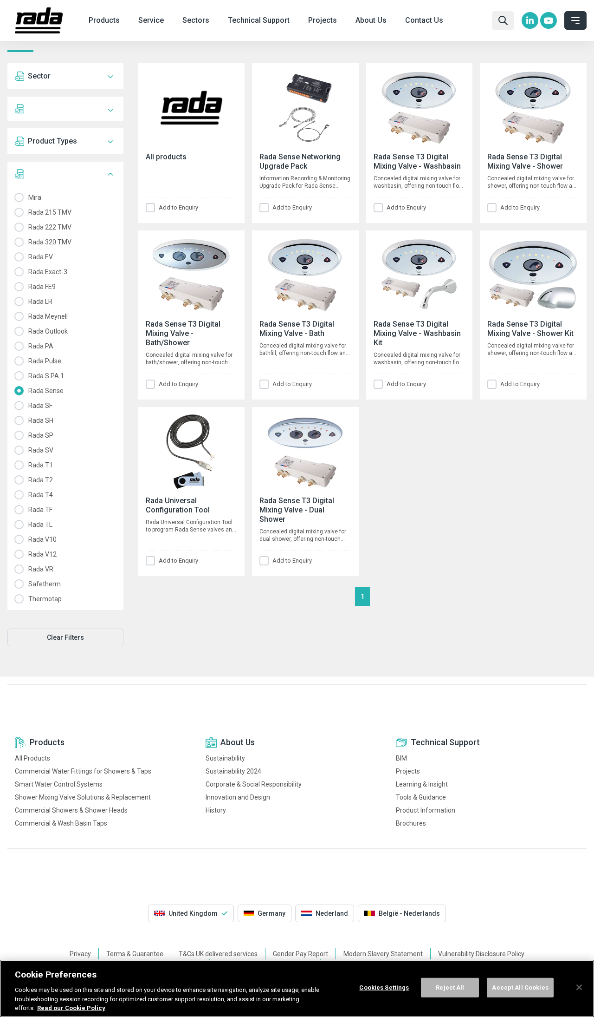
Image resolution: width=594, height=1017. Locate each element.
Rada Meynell (18, 316)
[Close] (579, 987)
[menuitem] (530, 20)
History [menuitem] (216, 810)
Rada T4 (18, 495)
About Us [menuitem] (371, 20)
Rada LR (18, 301)
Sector (39, 76)
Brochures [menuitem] (411, 823)
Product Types (52, 141)
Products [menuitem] (104, 20)
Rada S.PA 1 (18, 376)
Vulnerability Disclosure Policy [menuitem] (481, 954)
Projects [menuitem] (322, 20)
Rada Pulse (18, 361)
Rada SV (18, 450)
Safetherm (18, 584)
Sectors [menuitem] (195, 20)
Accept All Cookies (520, 987)
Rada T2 (18, 480)
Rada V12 (18, 554)
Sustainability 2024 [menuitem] (233, 771)
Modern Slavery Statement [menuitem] (383, 954)
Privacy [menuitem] (80, 954)
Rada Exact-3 (18, 272)
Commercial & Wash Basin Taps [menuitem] (61, 823)
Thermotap (18, 599)
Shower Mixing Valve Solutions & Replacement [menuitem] (83, 797)
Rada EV (18, 257)
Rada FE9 (18, 286)
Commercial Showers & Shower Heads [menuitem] (71, 810)
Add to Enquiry (178, 207)
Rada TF (18, 509)
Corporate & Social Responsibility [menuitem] (254, 784)
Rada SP (18, 435)
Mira (18, 197)
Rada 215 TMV (18, 212)
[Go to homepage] (39, 20)
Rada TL (18, 524)
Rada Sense (18, 390)
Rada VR (18, 569)
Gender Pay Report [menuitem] (300, 954)
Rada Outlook (18, 331)
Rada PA (18, 346)
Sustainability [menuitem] (225, 758)
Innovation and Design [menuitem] (238, 797)
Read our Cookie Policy (71, 1007)
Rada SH (18, 420)
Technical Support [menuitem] (259, 20)
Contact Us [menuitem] (424, 20)
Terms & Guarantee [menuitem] (134, 954)
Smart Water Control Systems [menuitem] (59, 784)
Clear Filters (65, 637)
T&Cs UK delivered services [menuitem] (218, 954)
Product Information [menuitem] (425, 810)
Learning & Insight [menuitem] (422, 784)
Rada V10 (18, 539)
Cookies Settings (384, 987)
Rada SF (18, 405)
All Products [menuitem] (32, 758)
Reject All (450, 987)
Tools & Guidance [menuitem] (421, 797)
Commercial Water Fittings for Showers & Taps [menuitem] (83, 771)
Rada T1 (18, 465)
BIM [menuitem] (401, 758)
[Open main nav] (575, 20)
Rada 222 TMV (18, 227)
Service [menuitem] (151, 20)
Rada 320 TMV (18, 242)
